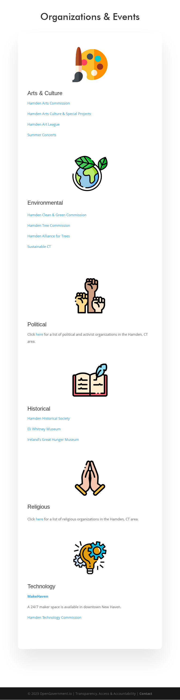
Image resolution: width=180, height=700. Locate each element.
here (39, 334)
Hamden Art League (43, 124)
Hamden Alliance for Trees (48, 236)
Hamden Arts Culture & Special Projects (59, 113)
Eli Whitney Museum (44, 429)
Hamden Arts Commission (48, 103)
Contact (145, 693)
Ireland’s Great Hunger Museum (53, 439)
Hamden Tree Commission (48, 225)
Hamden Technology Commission (54, 617)
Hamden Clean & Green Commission (56, 214)
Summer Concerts (41, 134)
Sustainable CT (39, 246)
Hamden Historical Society (48, 418)
